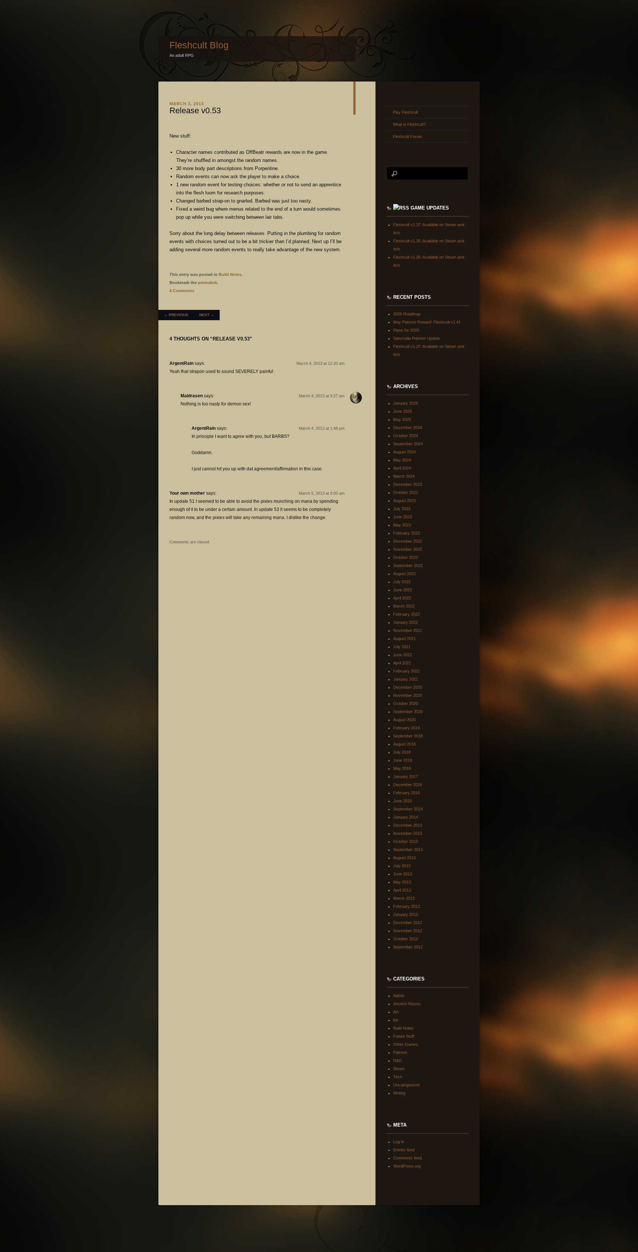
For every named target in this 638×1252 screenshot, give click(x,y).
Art (395, 1012)
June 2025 (402, 411)
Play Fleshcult (405, 112)
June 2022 (402, 590)
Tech (397, 1077)
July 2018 (402, 752)
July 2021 (402, 646)
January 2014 (405, 817)
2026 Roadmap (407, 314)
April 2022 (402, 598)
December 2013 (407, 825)
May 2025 (402, 419)
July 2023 (402, 508)
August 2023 (404, 500)
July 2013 (402, 866)
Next (206, 315)
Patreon (400, 1052)
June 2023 (402, 517)
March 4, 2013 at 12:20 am (320, 363)
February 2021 (406, 671)
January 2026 (405, 403)
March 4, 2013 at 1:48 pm (321, 428)
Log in (398, 1141)
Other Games (405, 1044)
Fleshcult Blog (199, 45)
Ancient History (407, 1004)
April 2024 (402, 468)
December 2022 (407, 541)
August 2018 (404, 744)
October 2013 (405, 841)
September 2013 (408, 849)
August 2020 (404, 719)
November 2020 (407, 695)
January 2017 (405, 776)
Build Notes (230, 274)
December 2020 (407, 687)
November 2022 (407, 549)
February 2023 (406, 533)
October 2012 (405, 939)
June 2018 (402, 760)
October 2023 (405, 492)
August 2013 (404, 857)
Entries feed (404, 1150)
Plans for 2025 (406, 330)
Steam (399, 1068)
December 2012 (407, 922)
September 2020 (408, 711)
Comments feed (407, 1158)
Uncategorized (406, 1085)
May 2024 (402, 460)
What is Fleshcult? (409, 124)
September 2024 (408, 444)
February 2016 (406, 793)
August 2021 (404, 638)
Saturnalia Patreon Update (416, 338)
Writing (399, 1093)
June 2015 (402, 801)
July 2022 (402, 582)
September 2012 (408, 947)
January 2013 (405, 914)
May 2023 (402, 525)
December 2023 (407, 484)
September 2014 (408, 809)
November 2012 (407, 930)
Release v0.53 (195, 110)
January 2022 (405, 622)
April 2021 (402, 663)
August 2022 (404, 573)
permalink (207, 282)
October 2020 (405, 703)
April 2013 (402, 890)
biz (395, 1020)
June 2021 (402, 655)
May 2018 (402, 768)
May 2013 (402, 882)
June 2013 (402, 874)
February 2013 (406, 906)
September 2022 (408, 565)
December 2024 (407, 427)
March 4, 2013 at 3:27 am (321, 396)
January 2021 (405, 679)
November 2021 (407, 630)
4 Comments (181, 290)
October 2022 (405, 557)
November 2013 (407, 833)
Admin (398, 995)
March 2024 (404, 476)
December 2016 (407, 784)
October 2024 (405, 435)
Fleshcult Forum (407, 136)
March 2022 (404, 606)
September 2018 (408, 736)
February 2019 (406, 728)
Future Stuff (403, 1036)
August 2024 (404, 452)
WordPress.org (407, 1166)
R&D (397, 1060)
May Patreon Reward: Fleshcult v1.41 (427, 322)
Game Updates (430, 208)
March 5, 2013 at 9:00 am (321, 493)
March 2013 (404, 898)
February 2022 (406, 614)
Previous (176, 315)
